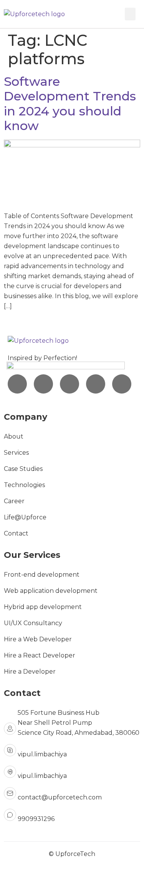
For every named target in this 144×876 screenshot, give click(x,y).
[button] (130, 14)
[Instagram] (17, 384)
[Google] (121, 384)
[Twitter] (95, 384)
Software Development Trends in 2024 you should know (70, 103)
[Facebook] (69, 384)
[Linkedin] (43, 384)
